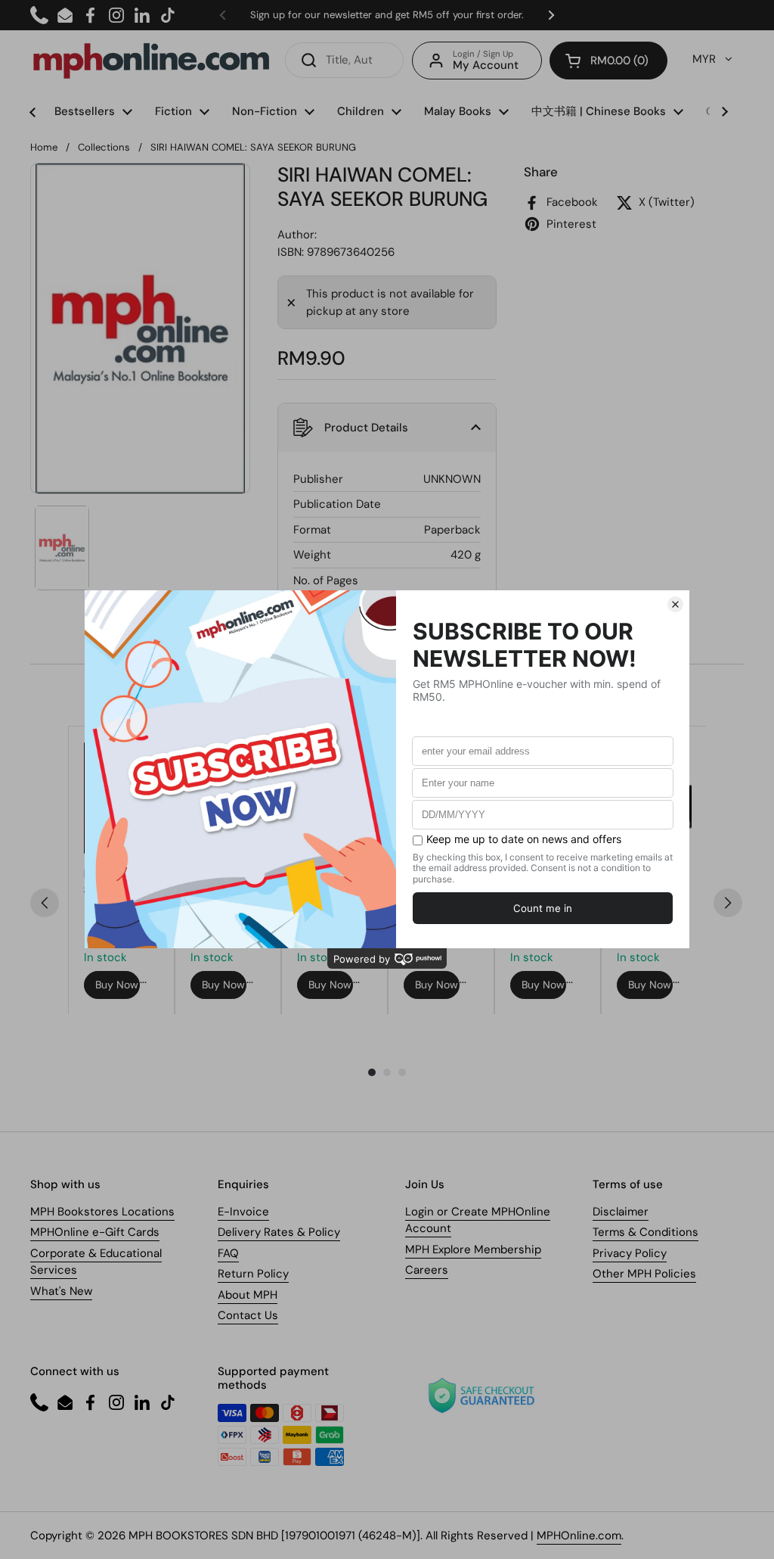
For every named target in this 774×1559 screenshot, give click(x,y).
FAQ (228, 1253)
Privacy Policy (630, 1253)
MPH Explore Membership (473, 1249)
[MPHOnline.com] (151, 60)
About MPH (247, 1294)
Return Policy (253, 1273)
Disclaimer (621, 1211)
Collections (104, 147)
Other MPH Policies (644, 1273)
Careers (426, 1269)
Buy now (116, 984)
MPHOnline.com (579, 1535)
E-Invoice (243, 1211)
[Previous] (44, 902)
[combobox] (344, 60)
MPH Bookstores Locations (102, 1211)
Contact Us (248, 1315)
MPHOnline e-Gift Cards (94, 1232)
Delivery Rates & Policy (279, 1232)
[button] (608, 60)
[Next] (728, 902)
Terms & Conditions (645, 1232)
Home (43, 147)
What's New (61, 1291)
